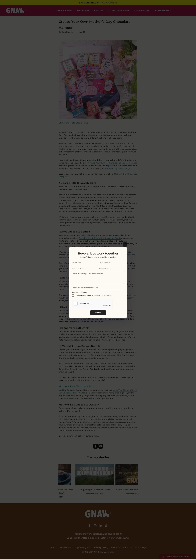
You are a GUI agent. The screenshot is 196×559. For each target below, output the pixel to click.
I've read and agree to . (94, 295)
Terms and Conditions (102, 295)
